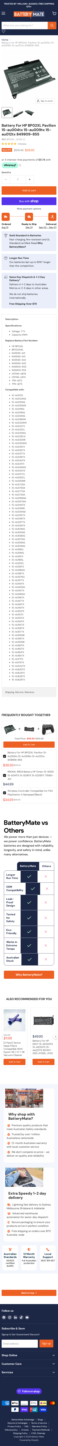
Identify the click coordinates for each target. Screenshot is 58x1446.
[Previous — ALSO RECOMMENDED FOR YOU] (2, 1036)
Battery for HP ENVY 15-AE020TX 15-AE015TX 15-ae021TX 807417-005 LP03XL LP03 (43, 1047)
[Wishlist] (3, 31)
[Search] (52, 25)
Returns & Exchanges (18, 1423)
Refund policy (11, 1429)
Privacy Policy (14, 1426)
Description (11, 319)
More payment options (29, 208)
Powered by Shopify (29, 1440)
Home (5, 39)
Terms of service (39, 1423)
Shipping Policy (20, 1433)
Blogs (40, 1419)
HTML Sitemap (38, 1433)
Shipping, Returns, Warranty (19, 692)
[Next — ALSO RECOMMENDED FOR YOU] (55, 1036)
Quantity (6, 172)
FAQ (26, 1426)
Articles (25, 1429)
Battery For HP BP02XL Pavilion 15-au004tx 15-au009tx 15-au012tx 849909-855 (27, 756)
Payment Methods (41, 1429)
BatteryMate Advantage (22, 1419)
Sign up (46, 1343)
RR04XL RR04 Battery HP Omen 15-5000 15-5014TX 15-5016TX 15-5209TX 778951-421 (31, 775)
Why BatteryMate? (29, 975)
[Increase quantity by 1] (30, 179)
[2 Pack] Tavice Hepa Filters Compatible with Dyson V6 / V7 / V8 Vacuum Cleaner (14, 1049)
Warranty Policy (39, 1426)
